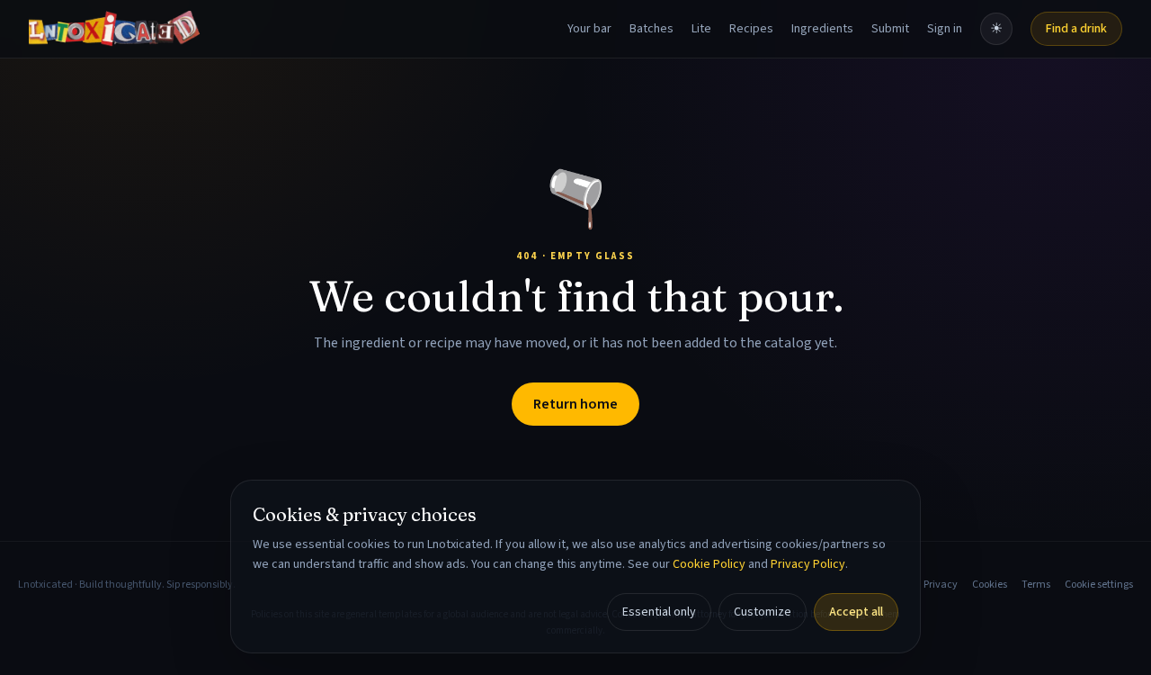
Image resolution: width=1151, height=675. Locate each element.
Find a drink (1076, 29)
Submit (890, 29)
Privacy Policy (808, 564)
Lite (701, 29)
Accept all (856, 612)
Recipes (751, 29)
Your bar (589, 29)
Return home (575, 404)
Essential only (659, 612)
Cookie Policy (709, 564)
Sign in (944, 29)
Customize (762, 612)
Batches (651, 29)
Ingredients (822, 29)
